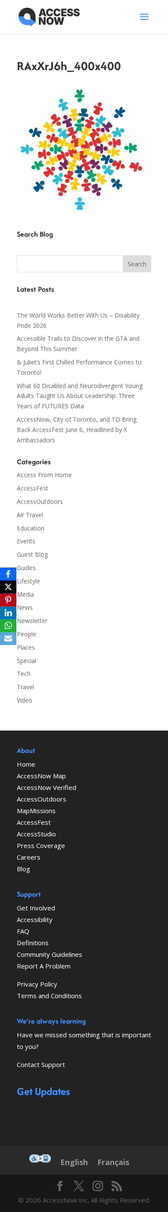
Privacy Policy (37, 984)
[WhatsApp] (8, 625)
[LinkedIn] (8, 612)
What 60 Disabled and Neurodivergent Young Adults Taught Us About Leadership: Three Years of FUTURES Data (80, 396)
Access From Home (44, 475)
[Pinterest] (8, 599)
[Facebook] (8, 573)
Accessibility (35, 919)
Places (26, 647)
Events (26, 541)
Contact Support (41, 1064)
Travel (25, 687)
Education (30, 528)
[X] (8, 586)
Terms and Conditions (49, 995)
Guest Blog (32, 554)
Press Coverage (41, 845)
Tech (24, 673)
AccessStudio (36, 834)
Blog (23, 868)
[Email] (8, 638)
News (25, 607)
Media (25, 594)
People (26, 634)
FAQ (23, 931)
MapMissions (36, 810)
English (74, 1162)
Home (26, 764)
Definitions (33, 942)
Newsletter (32, 621)
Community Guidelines (49, 954)
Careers (28, 857)
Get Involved (36, 908)
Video (24, 700)
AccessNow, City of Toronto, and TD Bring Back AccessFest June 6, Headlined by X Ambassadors (77, 429)
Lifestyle (28, 581)
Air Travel (30, 515)
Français (113, 1162)
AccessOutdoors (40, 501)
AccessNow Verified (46, 787)
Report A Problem (44, 966)
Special (26, 661)
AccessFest (32, 488)
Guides (26, 568)
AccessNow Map (41, 775)
